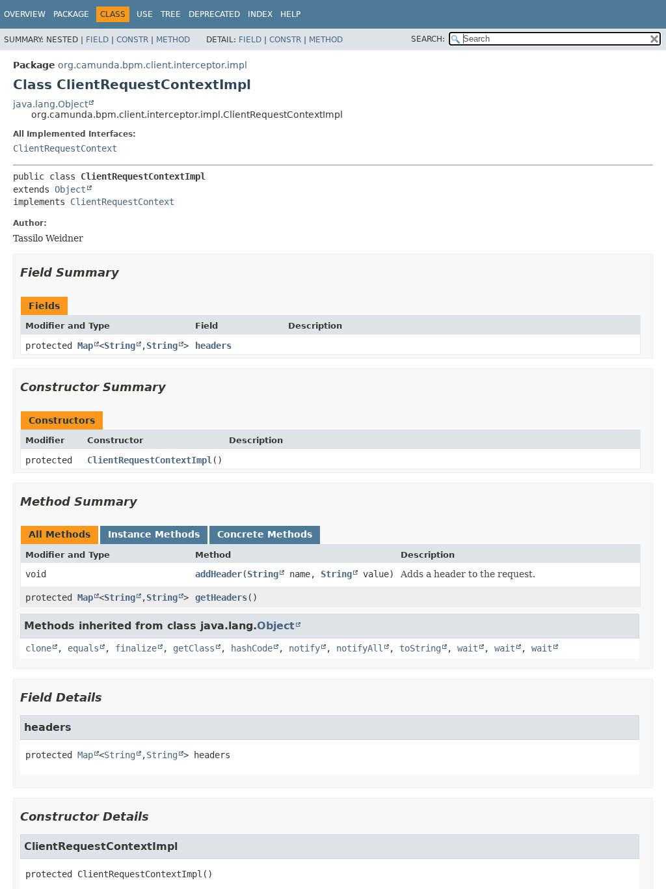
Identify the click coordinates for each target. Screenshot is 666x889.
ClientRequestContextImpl (149, 460)
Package (71, 14)
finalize (136, 648)
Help (290, 14)
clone (38, 648)
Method (173, 39)
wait (467, 648)
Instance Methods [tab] (154, 534)
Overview (25, 14)
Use (145, 14)
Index (260, 14)
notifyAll (359, 648)
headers (213, 345)
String (119, 345)
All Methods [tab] (59, 534)
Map (85, 345)
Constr (132, 39)
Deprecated (214, 14)
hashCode (252, 648)
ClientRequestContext (65, 148)
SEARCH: (428, 39)
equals (83, 648)
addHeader (218, 574)
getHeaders (221, 597)
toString (420, 648)
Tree (171, 14)
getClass (194, 648)
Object (70, 189)
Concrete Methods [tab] (264, 534)
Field (97, 39)
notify (304, 648)
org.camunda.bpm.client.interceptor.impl (152, 65)
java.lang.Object (50, 104)
